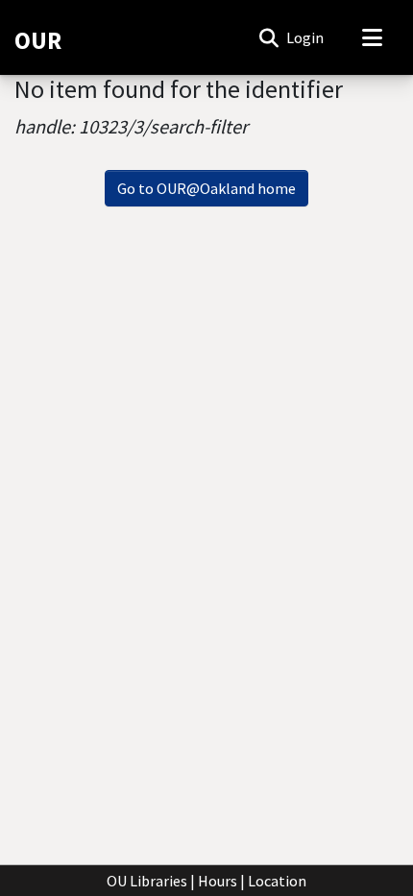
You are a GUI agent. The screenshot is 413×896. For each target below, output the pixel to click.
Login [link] (306, 37)
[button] (268, 37)
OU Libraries (147, 880)
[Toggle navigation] (372, 37)
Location (277, 880)
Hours (217, 880)
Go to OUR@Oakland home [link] (206, 188)
